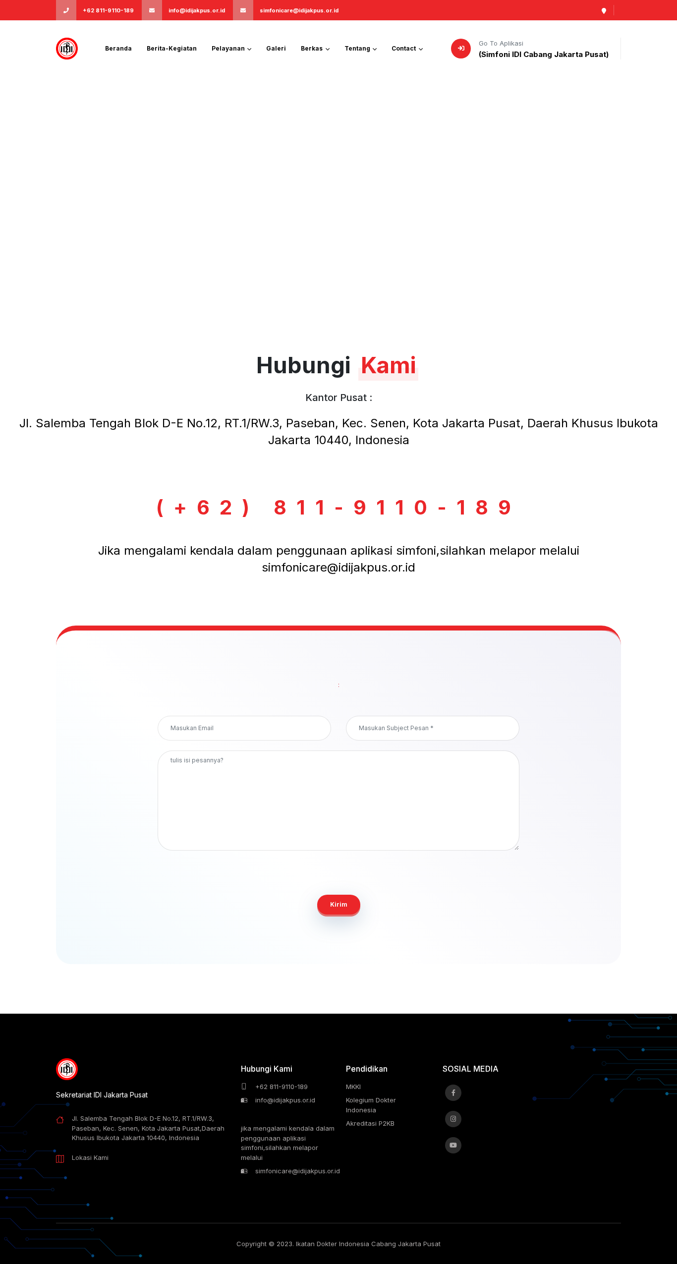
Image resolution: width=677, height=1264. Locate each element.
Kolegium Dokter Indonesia (371, 1105)
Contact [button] (404, 48)
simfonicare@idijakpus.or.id (299, 10)
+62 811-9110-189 (108, 10)
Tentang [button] (358, 48)
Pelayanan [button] (229, 48)
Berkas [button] (312, 48)
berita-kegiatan (172, 48)
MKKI (353, 1087)
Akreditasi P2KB (370, 1123)
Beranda (118, 48)
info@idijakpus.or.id (197, 10)
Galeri (276, 48)
